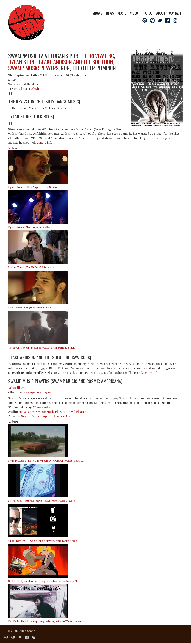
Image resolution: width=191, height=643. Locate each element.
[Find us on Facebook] (10, 123)
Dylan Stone (22, 62)
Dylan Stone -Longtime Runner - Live (29, 307)
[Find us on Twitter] (10, 388)
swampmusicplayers (37, 392)
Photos (147, 13)
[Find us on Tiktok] (23, 388)
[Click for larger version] (157, 88)
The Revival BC (97, 55)
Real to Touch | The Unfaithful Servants (31, 267)
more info (67, 108)
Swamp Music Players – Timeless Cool (46, 416)
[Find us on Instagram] (14, 388)
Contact (175, 13)
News (110, 13)
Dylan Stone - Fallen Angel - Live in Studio (32, 187)
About (160, 13)
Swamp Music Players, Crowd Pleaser (61, 412)
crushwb (33, 89)
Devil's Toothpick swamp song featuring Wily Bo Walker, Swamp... (46, 621)
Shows (97, 13)
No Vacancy (26, 412)
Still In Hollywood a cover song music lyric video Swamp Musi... (45, 581)
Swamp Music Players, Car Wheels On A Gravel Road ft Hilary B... (46, 460)
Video (134, 13)
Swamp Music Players (33, 68)
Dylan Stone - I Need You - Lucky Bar (29, 227)
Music (122, 13)
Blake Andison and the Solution (76, 62)
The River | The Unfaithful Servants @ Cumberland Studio (41, 347)
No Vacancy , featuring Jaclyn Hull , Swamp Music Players (41, 500)
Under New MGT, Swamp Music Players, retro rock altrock (42, 540)
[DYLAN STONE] (26, 24)
